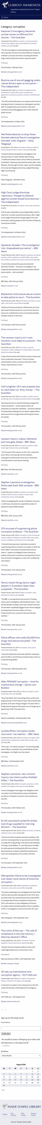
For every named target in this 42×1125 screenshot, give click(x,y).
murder (26, 495)
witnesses (36, 206)
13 (21, 1077)
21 (27, 1080)
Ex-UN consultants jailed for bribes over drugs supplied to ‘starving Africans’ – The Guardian (19, 824)
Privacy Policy (33, 1114)
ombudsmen (5, 497)
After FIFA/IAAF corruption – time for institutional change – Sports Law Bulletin (20, 685)
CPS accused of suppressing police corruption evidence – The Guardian (19, 530)
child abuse (24, 301)
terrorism (10, 46)
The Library (13, 1114)
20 (21, 1080)
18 (10, 1080)
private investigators (7, 540)
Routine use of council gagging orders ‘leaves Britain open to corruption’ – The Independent (20, 83)
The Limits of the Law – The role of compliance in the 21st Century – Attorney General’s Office (19, 934)
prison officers (5, 260)
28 (27, 1083)
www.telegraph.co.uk (14, 184)
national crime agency (8, 43)
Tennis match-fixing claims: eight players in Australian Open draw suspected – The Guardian (18, 586)
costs (27, 206)
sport (17, 595)
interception (5, 350)
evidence (35, 147)
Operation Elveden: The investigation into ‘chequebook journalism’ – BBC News (20, 248)
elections (29, 147)
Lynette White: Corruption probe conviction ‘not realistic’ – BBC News (20, 732)
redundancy (13, 95)
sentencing (4, 650)
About (5, 1114)
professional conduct (17, 260)
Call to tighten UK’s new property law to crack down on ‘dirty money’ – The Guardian (20, 389)
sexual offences (19, 303)
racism (17, 497)
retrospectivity (17, 399)
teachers (26, 95)
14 (27, 1077)
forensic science (12, 495)
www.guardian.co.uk (14, 72)
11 (10, 1077)
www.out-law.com (13, 1001)
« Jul (2, 1090)
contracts (30, 831)
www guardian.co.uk (14, 629)
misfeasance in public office (10, 92)
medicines (4, 833)
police (29, 150)
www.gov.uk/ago (13, 963)
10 (4, 1077)
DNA (36, 492)
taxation (3, 46)
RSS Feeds (23, 1114)
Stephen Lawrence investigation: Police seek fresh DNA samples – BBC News (20, 485)
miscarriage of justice (7, 448)
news (17, 43)
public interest (29, 260)
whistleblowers (35, 95)
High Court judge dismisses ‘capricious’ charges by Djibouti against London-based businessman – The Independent (21, 197)
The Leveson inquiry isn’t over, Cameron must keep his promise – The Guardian (21, 341)
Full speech (5, 954)
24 (4, 1083)
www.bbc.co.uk (12, 286)
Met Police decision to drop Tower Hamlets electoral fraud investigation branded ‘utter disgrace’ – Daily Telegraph (20, 139)
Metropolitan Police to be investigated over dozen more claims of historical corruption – (21, 879)
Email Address (5, 1022)
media (9, 257)
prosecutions (16, 943)
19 (15, 1080)
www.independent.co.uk (16, 126)
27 (21, 1083)
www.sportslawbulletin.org (16, 723)
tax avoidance (24, 43)
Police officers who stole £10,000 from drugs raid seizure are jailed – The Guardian (20, 641)
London (19, 150)
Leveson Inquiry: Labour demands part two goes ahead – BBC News (19, 440)
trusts (32, 399)
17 (4, 1080)
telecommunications (7, 352)
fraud (3, 150)
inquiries (4, 257)
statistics (20, 95)
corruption (21, 41)
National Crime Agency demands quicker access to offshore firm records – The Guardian (18, 34)
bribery (22, 593)
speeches (24, 943)
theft (10, 650)
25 (10, 1083)
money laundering (31, 41)
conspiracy (29, 255)
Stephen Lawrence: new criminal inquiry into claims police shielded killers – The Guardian (19, 777)
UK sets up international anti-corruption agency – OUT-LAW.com (19, 973)
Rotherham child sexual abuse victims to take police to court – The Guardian (21, 295)
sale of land (26, 399)
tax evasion (32, 43)
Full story (4, 63)
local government (30, 90)
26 (15, 1083)
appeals (23, 255)
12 (15, 1077)
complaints (23, 492)
